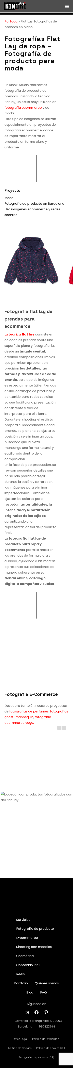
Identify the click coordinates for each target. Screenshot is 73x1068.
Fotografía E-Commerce (31, 694)
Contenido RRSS (28, 965)
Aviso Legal (21, 1039)
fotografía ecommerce (23, 107)
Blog (29, 992)
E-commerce (27, 937)
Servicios (23, 919)
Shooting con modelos (34, 946)
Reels (20, 974)
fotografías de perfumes (29, 711)
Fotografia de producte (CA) (36, 1057)
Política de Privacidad (45, 1039)
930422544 (47, 1026)
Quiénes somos (47, 983)
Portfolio (21, 983)
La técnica (19, 334)
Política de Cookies (20, 1048)
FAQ (43, 992)
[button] (67, 6)
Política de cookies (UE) (50, 1048)
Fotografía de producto (35, 928)
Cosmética (25, 956)
